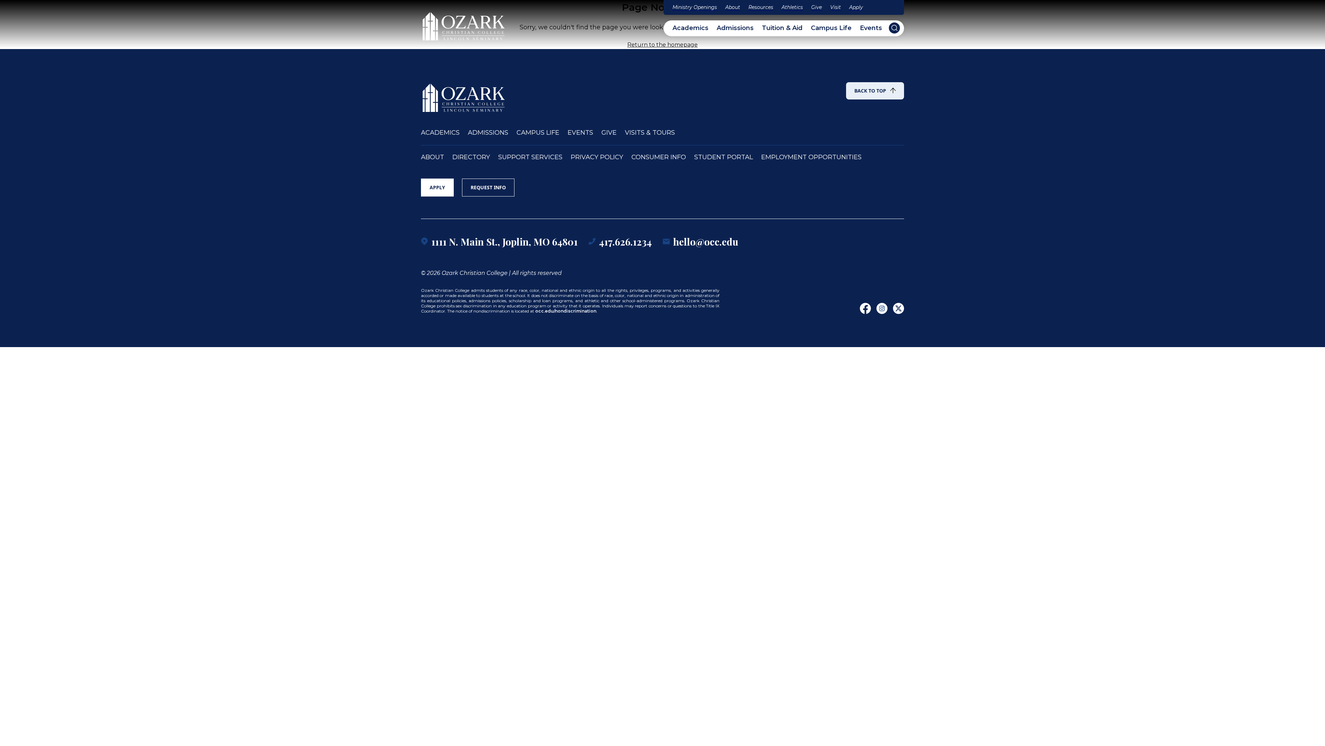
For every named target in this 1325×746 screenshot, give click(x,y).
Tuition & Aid (782, 28)
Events (871, 28)
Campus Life (831, 28)
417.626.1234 (625, 242)
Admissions (735, 28)
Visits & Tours (650, 132)
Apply (856, 7)
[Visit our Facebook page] (865, 308)
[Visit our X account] (898, 308)
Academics (690, 28)
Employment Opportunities (811, 157)
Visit (835, 7)
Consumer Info (658, 157)
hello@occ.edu (705, 242)
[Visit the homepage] (464, 23)
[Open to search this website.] (894, 28)
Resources (760, 7)
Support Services (530, 157)
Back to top (870, 90)
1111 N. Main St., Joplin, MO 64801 (504, 242)
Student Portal (723, 157)
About (732, 7)
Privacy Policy (597, 157)
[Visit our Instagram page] (881, 308)
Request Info (488, 187)
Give (816, 7)
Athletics (792, 7)
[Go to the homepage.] (464, 94)
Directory (471, 157)
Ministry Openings (695, 7)
